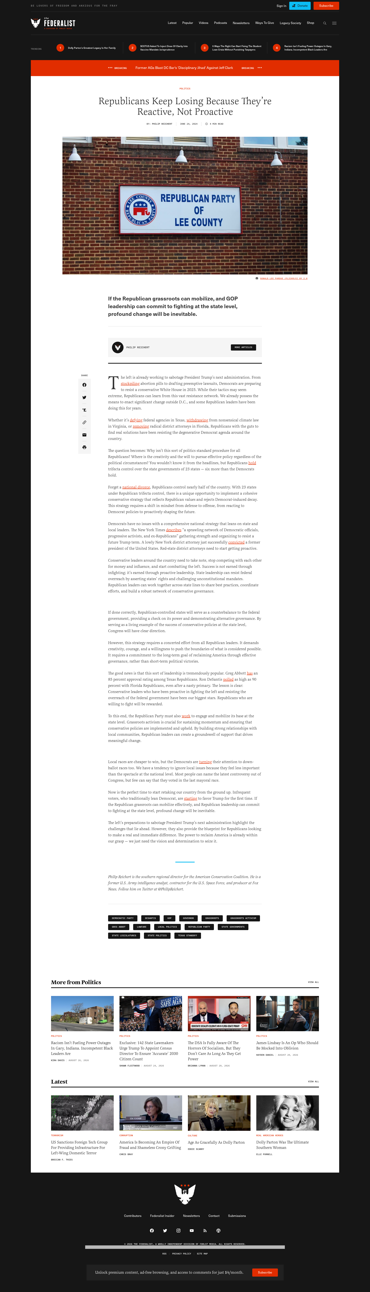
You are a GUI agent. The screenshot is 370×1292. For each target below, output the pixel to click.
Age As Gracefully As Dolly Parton (216, 1142)
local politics (167, 927)
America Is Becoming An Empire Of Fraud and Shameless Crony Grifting (150, 1145)
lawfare (141, 927)
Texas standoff (187, 935)
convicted (236, 542)
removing (141, 426)
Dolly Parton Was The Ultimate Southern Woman (282, 1145)
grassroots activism (243, 918)
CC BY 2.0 (301, 278)
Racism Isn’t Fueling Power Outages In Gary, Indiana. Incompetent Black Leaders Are (82, 1048)
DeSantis (150, 918)
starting (190, 798)
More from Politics (76, 982)
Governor (188, 918)
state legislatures (124, 935)
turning (205, 761)
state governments (233, 927)
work (186, 716)
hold (252, 463)
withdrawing (197, 420)
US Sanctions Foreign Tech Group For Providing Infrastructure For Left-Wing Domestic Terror (79, 1147)
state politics (157, 935)
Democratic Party (123, 918)
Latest (59, 1081)
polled (228, 679)
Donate (303, 5)
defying (136, 420)
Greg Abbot (118, 927)
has (250, 673)
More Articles (243, 347)
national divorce (136, 487)
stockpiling (130, 383)
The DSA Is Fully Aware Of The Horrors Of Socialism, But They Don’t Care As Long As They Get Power (214, 1050)
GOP (169, 918)
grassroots (212, 918)
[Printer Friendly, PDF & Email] (84, 447)
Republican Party (199, 927)
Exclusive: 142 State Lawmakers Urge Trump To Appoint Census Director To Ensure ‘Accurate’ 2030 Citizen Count (148, 1050)
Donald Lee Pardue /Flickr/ (277, 278)
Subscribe (326, 5)
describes (173, 530)
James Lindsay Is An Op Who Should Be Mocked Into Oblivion (287, 1045)
